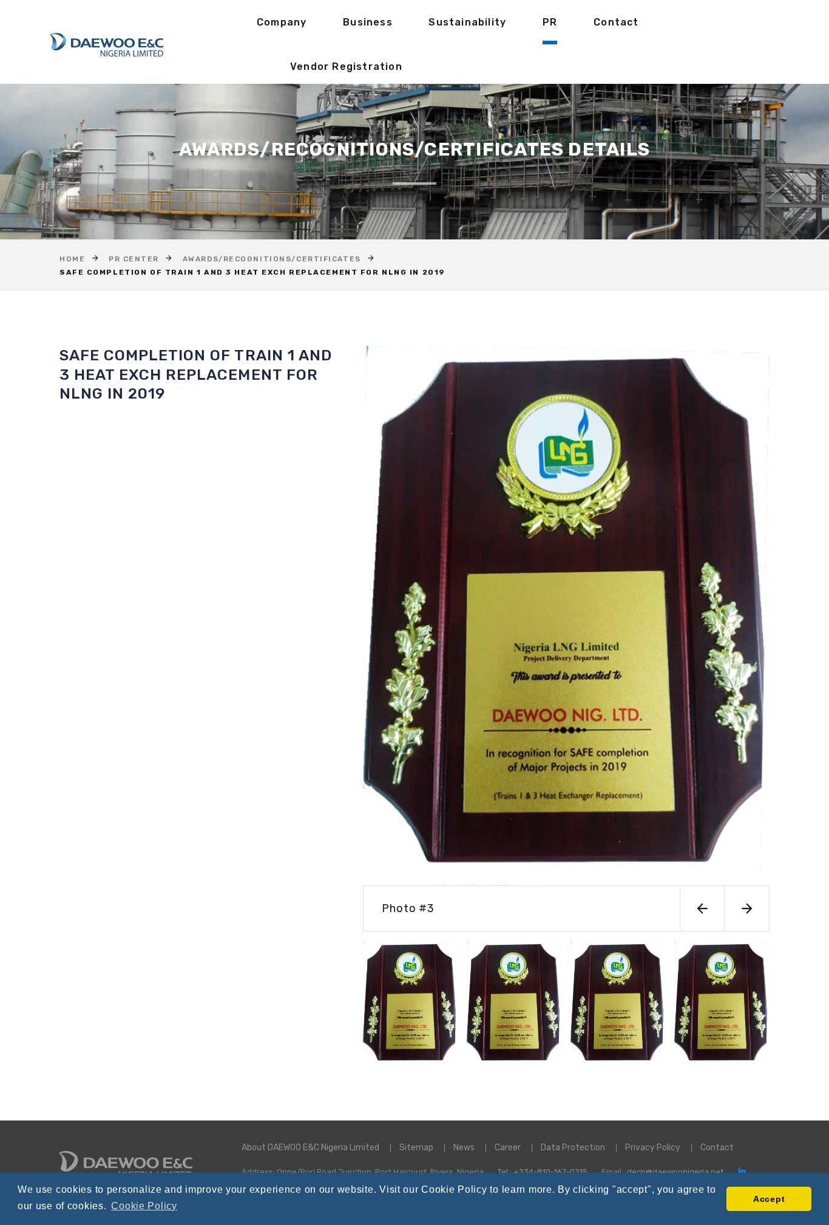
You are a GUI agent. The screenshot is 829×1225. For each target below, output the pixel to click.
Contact (616, 22)
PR (550, 22)
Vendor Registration (346, 66)
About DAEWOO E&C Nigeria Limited (310, 1147)
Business (368, 22)
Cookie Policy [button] (144, 1206)
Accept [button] (769, 1199)
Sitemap (416, 1147)
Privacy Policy (652, 1147)
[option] (566, 639)
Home (72, 259)
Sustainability (467, 22)
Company (281, 22)
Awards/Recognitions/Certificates (272, 259)
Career (508, 1147)
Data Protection (573, 1147)
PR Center (134, 259)
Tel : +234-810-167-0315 (542, 1171)
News (464, 1147)
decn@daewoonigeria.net (675, 1171)
